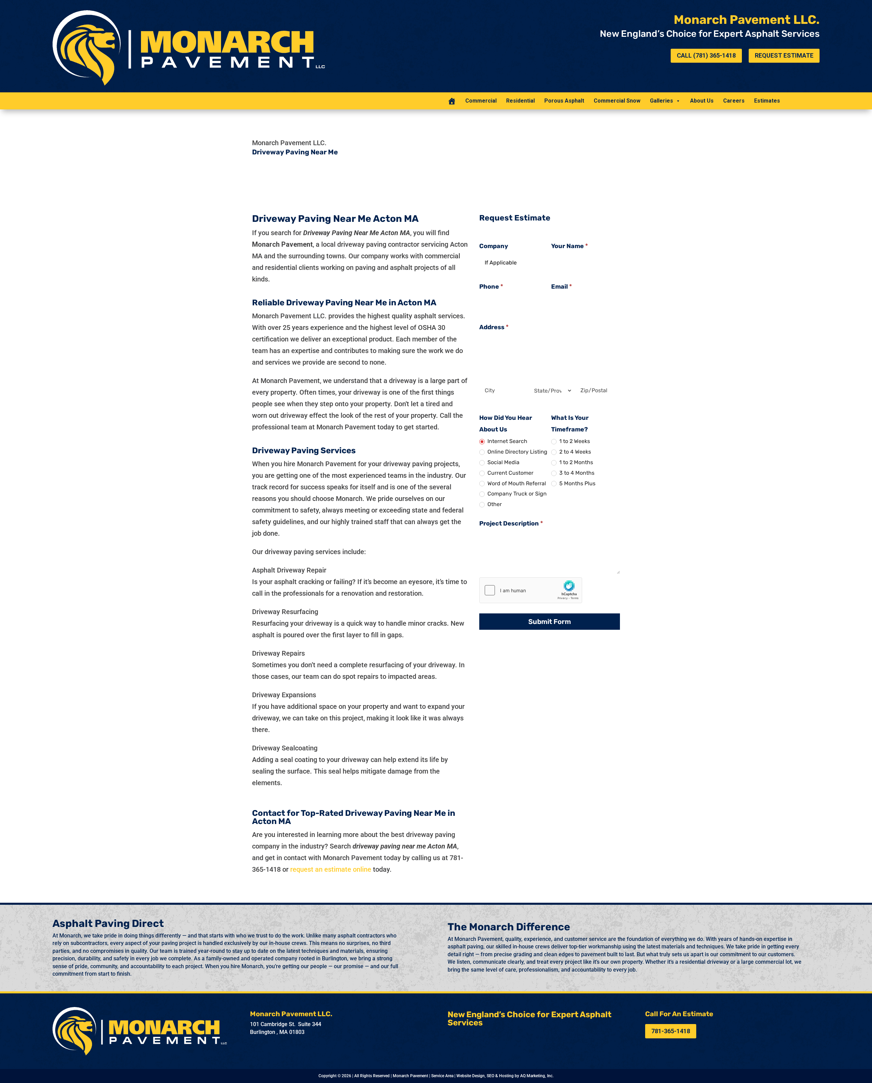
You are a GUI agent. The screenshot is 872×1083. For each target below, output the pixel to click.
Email (561, 286)
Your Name (569, 246)
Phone (491, 286)
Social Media (502, 462)
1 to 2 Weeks (574, 441)
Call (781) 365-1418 (706, 55)
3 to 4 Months (576, 473)
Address (494, 327)
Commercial (481, 100)
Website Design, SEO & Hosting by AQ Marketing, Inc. (505, 1075)
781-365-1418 (670, 1031)
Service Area (442, 1075)
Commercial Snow (617, 100)
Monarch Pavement (410, 1075)
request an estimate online (330, 869)
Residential (520, 100)
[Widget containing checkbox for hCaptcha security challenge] (530, 590)
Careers (734, 100)
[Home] (452, 100)
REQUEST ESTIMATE (784, 55)
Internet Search (506, 441)
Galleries (661, 100)
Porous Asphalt (564, 100)
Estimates (767, 100)
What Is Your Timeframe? (570, 423)
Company (493, 246)
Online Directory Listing (516, 451)
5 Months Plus (576, 483)
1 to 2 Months (575, 462)
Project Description (511, 523)
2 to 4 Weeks (574, 451)
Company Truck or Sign (516, 493)
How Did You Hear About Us (505, 423)
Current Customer (509, 473)
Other (494, 504)
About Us (702, 100)
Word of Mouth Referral (516, 483)
